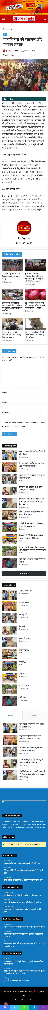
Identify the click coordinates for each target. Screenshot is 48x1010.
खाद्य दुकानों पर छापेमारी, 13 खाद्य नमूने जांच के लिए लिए (32, 476)
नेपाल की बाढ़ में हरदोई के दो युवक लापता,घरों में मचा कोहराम (30, 488)
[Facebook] (20, 243)
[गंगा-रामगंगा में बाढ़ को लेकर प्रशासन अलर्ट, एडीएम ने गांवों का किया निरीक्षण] (9, 551)
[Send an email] (17, 51)
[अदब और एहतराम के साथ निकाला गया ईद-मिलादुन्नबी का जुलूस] (12, 265)
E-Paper (31, 999)
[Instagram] (31, 243)
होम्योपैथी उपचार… (25, 638)
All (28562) (24, 573)
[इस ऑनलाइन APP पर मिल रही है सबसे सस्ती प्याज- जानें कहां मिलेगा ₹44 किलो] (35, 294)
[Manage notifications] (6, 1004)
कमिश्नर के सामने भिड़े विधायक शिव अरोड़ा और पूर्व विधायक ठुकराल (11, 335)
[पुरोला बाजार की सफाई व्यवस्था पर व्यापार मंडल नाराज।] (9, 515)
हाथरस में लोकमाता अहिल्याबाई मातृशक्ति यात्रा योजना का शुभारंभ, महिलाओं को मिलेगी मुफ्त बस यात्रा (34, 277)
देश (12, 29)
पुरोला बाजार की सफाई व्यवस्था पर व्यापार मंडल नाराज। (31, 513)
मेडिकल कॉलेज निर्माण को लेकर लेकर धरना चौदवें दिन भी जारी (32, 465)
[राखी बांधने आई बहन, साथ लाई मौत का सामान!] (9, 563)
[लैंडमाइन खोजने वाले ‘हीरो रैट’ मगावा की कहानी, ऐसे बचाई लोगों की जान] (35, 324)
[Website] (16, 243)
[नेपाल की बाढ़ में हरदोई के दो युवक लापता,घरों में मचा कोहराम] (9, 491)
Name (5, 392)
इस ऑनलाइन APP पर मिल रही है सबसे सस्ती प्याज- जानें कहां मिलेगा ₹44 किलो (35, 305)
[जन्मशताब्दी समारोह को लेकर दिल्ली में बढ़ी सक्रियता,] (9, 455)
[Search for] (44, 20)
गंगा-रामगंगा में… (24, 685)
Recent (11, 715)
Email (5, 402)
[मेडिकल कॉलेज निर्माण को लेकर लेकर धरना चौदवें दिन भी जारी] (9, 467)
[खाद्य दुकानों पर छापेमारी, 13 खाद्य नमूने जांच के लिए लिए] (9, 479)
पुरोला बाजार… (24, 650)
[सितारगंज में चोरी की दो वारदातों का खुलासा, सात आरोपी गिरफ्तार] (9, 539)
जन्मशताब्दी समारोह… (26, 590)
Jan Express (10, 51)
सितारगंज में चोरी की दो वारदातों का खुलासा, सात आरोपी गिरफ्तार (31, 537)
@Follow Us (8, 837)
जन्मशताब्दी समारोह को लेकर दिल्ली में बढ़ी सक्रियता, (32, 453)
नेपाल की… (23, 626)
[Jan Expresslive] (24, 18)
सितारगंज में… (23, 673)
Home (6, 29)
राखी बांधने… (23, 697)
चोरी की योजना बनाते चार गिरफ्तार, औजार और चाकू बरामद (31, 525)
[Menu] (3, 20)
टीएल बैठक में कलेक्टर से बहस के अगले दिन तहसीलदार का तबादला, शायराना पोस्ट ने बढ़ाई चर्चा (12, 306)
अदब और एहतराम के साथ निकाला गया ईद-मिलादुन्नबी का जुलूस (11, 276)
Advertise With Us (20, 999)
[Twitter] (24, 243)
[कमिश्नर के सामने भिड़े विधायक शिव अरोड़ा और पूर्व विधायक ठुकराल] (12, 324)
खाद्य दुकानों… (24, 614)
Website (5, 412)
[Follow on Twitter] (15, 51)
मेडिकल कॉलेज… (25, 602)
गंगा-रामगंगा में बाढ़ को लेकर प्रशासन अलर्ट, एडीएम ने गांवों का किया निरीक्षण (32, 549)
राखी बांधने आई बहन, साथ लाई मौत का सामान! (32, 560)
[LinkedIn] (27, 243)
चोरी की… (22, 662)
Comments (35, 715)
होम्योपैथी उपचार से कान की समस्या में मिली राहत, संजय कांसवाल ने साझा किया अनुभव (31, 501)
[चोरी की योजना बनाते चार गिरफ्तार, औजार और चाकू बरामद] (9, 527)
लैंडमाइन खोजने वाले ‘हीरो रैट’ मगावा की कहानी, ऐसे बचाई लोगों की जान (35, 335)
